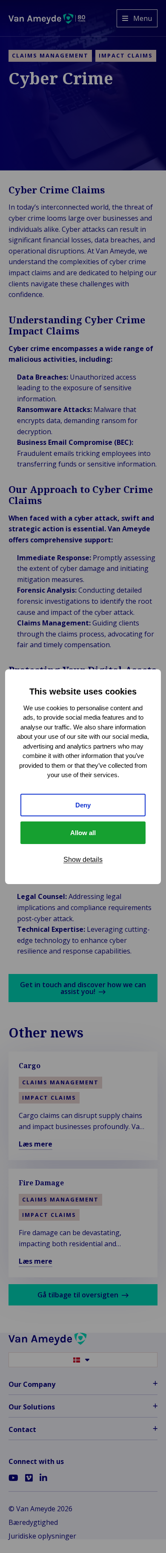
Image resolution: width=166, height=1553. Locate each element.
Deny (83, 805)
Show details (83, 859)
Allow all (83, 832)
